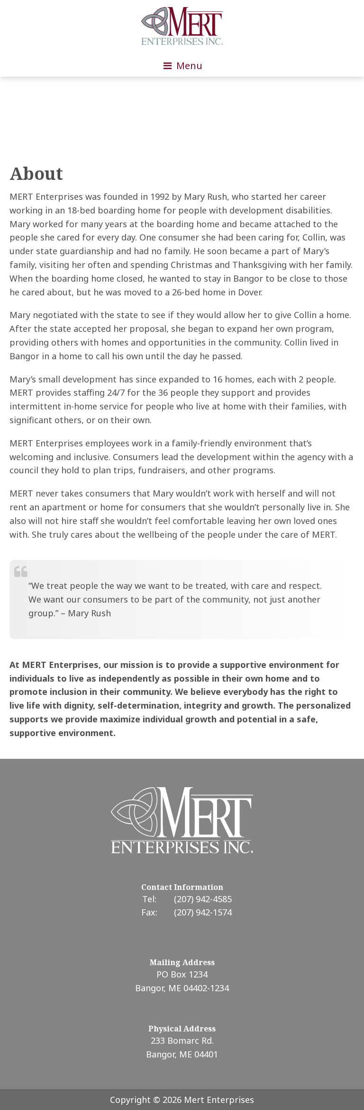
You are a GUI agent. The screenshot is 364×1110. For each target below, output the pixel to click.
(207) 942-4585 (203, 899)
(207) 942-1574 (203, 912)
